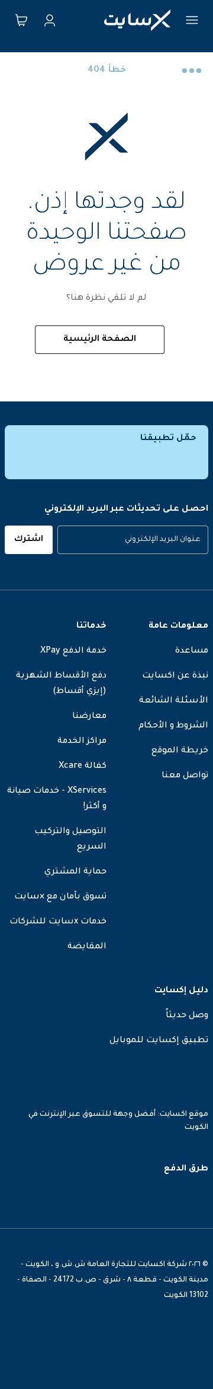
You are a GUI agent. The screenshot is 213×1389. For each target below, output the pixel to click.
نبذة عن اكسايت (175, 676)
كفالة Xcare (82, 766)
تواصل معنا (185, 776)
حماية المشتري (75, 872)
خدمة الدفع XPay (73, 651)
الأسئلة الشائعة (173, 701)
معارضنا (89, 717)
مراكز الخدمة (81, 741)
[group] (132, 540)
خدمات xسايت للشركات (57, 922)
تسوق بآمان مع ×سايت (60, 897)
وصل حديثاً (187, 1016)
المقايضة (86, 947)
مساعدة (191, 651)
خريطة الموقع (179, 751)
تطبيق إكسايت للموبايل (158, 1041)
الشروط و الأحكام (173, 726)
